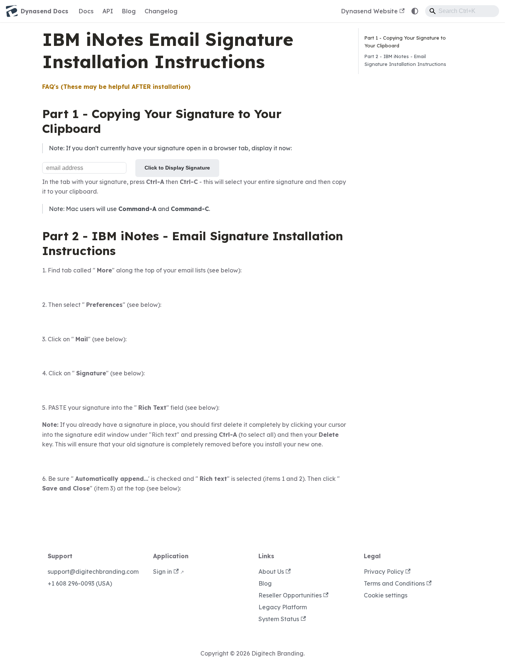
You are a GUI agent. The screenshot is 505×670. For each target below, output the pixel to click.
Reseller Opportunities (290, 595)
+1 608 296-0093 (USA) (80, 583)
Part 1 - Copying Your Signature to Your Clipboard (405, 41)
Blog (129, 11)
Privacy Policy (384, 571)
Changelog (161, 11)
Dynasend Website (369, 11)
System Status (278, 619)
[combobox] (462, 11)
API (107, 11)
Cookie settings (385, 595)
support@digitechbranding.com (93, 571)
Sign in (162, 571)
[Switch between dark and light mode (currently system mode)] (415, 11)
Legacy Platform (282, 607)
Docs (86, 11)
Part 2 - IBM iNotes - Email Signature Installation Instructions (405, 60)
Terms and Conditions (394, 583)
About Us (271, 571)
